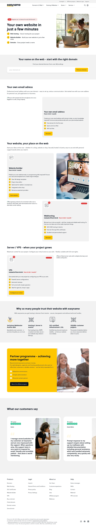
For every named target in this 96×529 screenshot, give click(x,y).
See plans (48, 133)
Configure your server (16, 293)
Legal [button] (30, 479)
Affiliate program (71, 1)
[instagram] (81, 521)
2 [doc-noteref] (36, 271)
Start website (14, 195)
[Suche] (85, 5)
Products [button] (10, 479)
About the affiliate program (19, 384)
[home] (13, 5)
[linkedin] (88, 521)
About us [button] (52, 479)
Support (87, 1)
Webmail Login (80, 1)
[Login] (87, 5)
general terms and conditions (40, 520)
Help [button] (72, 479)
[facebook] (84, 521)
